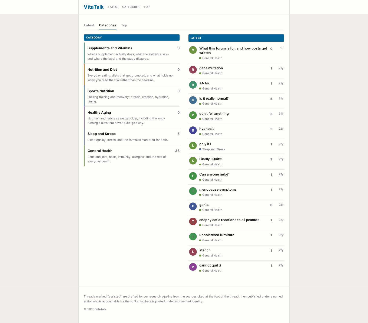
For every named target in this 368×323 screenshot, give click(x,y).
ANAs (204, 83)
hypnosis (206, 128)
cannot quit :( (210, 265)
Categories (131, 6)
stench (205, 250)
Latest (113, 6)
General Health (100, 151)
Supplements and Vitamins (110, 48)
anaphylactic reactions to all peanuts (229, 220)
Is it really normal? (214, 98)
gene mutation (211, 68)
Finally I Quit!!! (210, 159)
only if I (205, 144)
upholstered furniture (216, 235)
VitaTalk (94, 7)
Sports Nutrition (101, 91)
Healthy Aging (99, 112)
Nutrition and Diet (102, 69)
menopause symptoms (218, 189)
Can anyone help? (214, 174)
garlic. (204, 205)
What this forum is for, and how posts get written (233, 50)
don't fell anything (214, 113)
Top (147, 6)
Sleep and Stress (102, 134)
